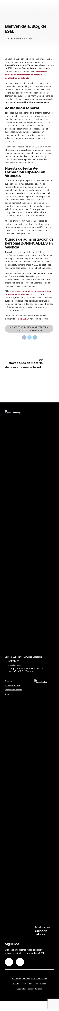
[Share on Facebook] (24, 337)
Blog (7, 694)
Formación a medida (13, 690)
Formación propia (12, 685)
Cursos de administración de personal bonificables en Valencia (29, 328)
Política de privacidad (21, 979)
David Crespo (36, 989)
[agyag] (40, 801)
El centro (8, 681)
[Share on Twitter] (29, 337)
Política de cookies (39, 979)
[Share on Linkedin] (35, 337)
